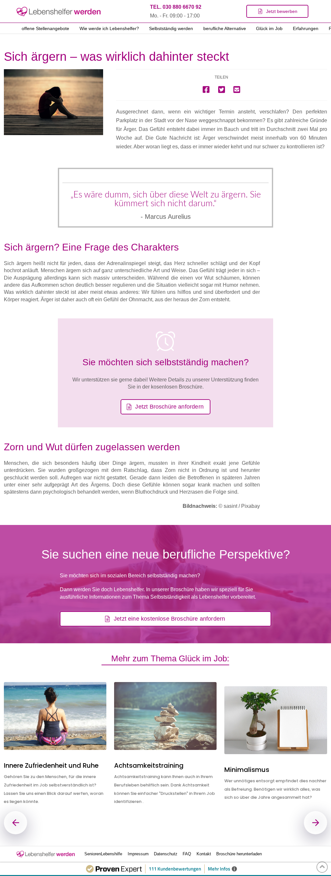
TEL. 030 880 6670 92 (175, 7)
